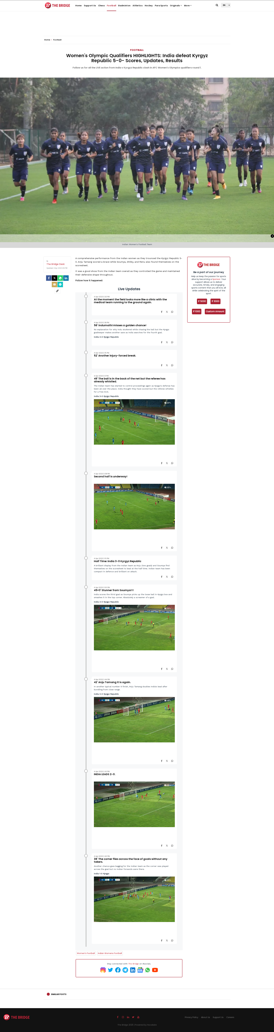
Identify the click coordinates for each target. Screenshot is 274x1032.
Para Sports (161, 5)
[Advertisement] (137, 27)
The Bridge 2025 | (126, 1024)
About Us (205, 1017)
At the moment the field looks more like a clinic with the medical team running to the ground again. (130, 301)
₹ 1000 (196, 311)
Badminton (124, 5)
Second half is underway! (110, 476)
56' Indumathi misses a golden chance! (120, 325)
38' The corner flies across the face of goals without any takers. (130, 860)
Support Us (90, 5)
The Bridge (133, 964)
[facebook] (49, 278)
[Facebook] (162, 311)
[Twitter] (54, 278)
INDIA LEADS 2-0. (104, 774)
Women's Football (86, 953)
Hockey (149, 5)
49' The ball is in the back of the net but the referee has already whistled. (129, 380)
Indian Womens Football (110, 953)
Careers (230, 1017)
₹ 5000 (202, 301)
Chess (101, 5)
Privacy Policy (191, 1017)
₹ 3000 (215, 301)
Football (111, 5)
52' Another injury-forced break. (115, 355)
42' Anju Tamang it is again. (112, 682)
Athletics (138, 5)
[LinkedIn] (66, 278)
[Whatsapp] (60, 278)
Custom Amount (215, 311)
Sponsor (216, 279)
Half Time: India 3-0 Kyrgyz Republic (117, 561)
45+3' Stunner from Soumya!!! (114, 590)
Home (78, 5)
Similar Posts (58, 994)
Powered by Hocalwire (146, 1024)
